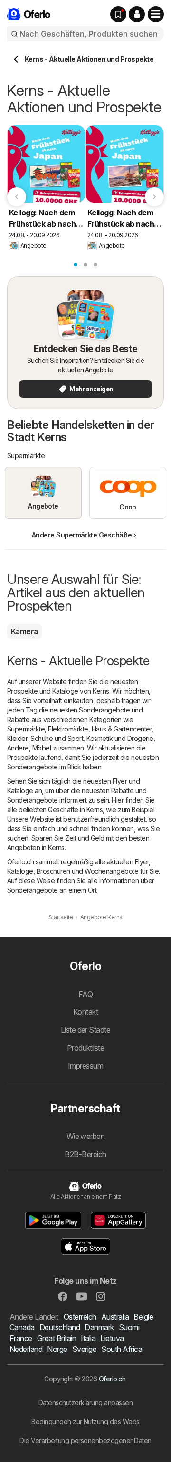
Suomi (129, 1327)
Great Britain (56, 1338)
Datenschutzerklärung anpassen (85, 1402)
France (21, 1338)
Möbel (41, 748)
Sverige (84, 1349)
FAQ (85, 994)
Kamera (24, 631)
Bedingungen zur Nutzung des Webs (85, 1421)
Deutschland (59, 1327)
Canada (22, 1327)
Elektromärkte (68, 729)
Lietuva (112, 1338)
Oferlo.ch (112, 1379)
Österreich (80, 1317)
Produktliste (85, 1048)
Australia (115, 1317)
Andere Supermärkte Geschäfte (82, 535)
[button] (137, 14)
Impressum (85, 1066)
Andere (18, 748)
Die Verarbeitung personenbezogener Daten (85, 1440)
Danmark (99, 1327)
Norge (57, 1349)
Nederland (26, 1349)
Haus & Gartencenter (122, 729)
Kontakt (85, 1012)
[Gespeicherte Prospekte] (118, 14)
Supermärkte (26, 729)
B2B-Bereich (85, 1154)
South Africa (121, 1349)
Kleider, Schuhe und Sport (45, 738)
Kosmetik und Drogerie (119, 738)
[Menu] (156, 14)
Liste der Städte (86, 1030)
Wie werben (85, 1136)
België (143, 1317)
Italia (88, 1338)
